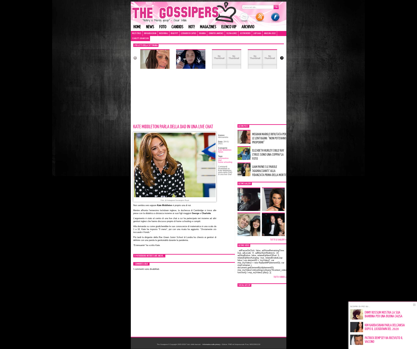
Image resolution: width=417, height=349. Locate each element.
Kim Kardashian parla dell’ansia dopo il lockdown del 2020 (385, 327)
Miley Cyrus (136, 33)
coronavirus (223, 158)
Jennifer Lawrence (215, 33)
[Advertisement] (208, 97)
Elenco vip (228, 27)
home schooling (225, 162)
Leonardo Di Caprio (188, 33)
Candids (177, 27)
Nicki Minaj (163, 33)
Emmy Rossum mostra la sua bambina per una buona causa (383, 314)
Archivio (248, 27)
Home (137, 27)
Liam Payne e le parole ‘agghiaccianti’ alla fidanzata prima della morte (269, 171)
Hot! (191, 27)
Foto (162, 27)
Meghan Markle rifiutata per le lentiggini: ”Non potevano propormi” (269, 138)
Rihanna (202, 33)
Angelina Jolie (270, 33)
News (150, 27)
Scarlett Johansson (140, 38)
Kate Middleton (224, 150)
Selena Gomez (231, 33)
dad (220, 160)
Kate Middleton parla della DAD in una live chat (173, 126)
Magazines (208, 27)
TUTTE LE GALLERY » (278, 239)
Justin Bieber (245, 33)
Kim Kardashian (150, 33)
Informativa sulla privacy (211, 344)
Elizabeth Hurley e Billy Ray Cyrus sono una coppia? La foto (268, 154)
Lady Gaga (257, 33)
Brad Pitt (174, 33)
